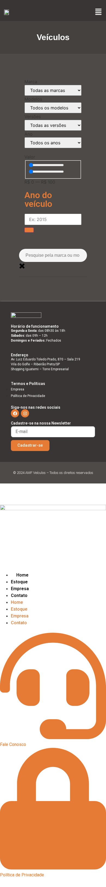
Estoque (19, 581)
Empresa (20, 588)
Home (22, 575)
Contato (19, 595)
